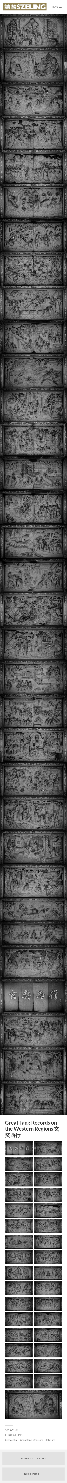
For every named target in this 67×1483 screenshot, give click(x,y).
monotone (26, 1439)
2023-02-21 (11, 1430)
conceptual (12, 1439)
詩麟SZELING (15, 1435)
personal (39, 1439)
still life (51, 1439)
